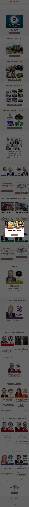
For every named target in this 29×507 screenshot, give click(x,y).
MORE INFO (14, 235)
